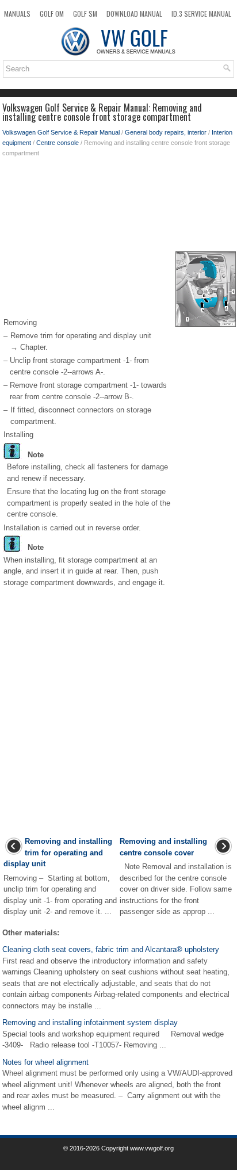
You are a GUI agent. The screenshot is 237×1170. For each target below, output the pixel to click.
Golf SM (85, 13)
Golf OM (52, 13)
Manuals (17, 13)
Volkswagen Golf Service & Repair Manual (61, 132)
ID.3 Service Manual (201, 13)
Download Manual (134, 13)
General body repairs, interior (166, 132)
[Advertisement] (118, 204)
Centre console (57, 142)
